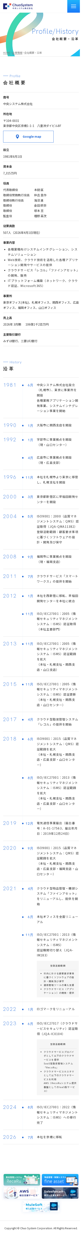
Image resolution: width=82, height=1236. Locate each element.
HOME (6, 53)
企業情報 (17, 53)
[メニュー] (73, 6)
